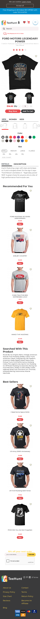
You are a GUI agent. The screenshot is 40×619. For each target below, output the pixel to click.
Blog (5, 608)
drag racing (20, 358)
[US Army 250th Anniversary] (20, 435)
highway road (8, 369)
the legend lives (14, 364)
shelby (22, 356)
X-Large (32, 151)
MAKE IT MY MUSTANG (20, 334)
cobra (27, 356)
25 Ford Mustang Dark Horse (20, 491)
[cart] (28, 22)
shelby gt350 (30, 368)
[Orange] (10, 137)
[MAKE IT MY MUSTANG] (20, 319)
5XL (22, 154)
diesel (22, 360)
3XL (10, 154)
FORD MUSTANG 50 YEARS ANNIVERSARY (20, 217)
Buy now (13, 111)
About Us (7, 588)
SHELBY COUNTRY (20, 256)
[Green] (34, 137)
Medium (13, 151)
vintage (26, 355)
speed (17, 360)
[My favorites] (24, 22)
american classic (9, 358)
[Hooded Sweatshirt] (25, 126)
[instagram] (24, 577)
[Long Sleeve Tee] (15, 126)
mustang (16, 356)
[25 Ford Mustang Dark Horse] (20, 475)
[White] (26, 137)
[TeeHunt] (9, 23)
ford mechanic (8, 368)
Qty (15, 106)
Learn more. (26, 2)
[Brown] (6, 140)
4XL (16, 154)
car (11, 355)
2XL (4, 154)
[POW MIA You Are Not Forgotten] (20, 514)
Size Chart (7, 596)
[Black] (2, 137)
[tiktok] (35, 577)
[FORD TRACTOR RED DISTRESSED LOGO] (20, 279)
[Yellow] (26, 140)
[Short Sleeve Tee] (5, 126)
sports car (25, 364)
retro (21, 355)
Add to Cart (28, 111)
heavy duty (29, 360)
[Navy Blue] (30, 137)
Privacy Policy (9, 592)
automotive (20, 371)
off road (8, 366)
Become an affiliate (26, 602)
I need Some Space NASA (20, 412)
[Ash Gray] (2, 140)
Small (4, 151)
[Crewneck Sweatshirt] (35, 126)
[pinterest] (27, 577)
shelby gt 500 (20, 368)
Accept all (20, 6)
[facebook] (30, 577)
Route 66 (6, 355)
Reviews (6, 601)
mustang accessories (20, 366)
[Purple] (18, 137)
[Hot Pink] (14, 137)
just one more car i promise (24, 369)
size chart (6, 157)
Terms (24, 592)
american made (9, 360)
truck (32, 356)
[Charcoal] (10, 140)
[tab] (6, 164)
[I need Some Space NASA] (20, 396)
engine (15, 355)
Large (22, 151)
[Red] (22, 137)
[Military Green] (18, 140)
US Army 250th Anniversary (20, 451)
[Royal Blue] (22, 140)
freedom (32, 358)
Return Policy (27, 596)
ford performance (20, 362)
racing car (33, 366)
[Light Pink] (14, 140)
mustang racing (9, 371)
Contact (24, 588)
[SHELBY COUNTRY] (20, 240)
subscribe (31, 554)
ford (10, 356)
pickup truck (8, 362)
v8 (27, 358)
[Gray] (6, 137)
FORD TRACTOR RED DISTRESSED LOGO (20, 296)
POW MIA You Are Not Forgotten (20, 530)
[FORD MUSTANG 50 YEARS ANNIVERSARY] (20, 201)
